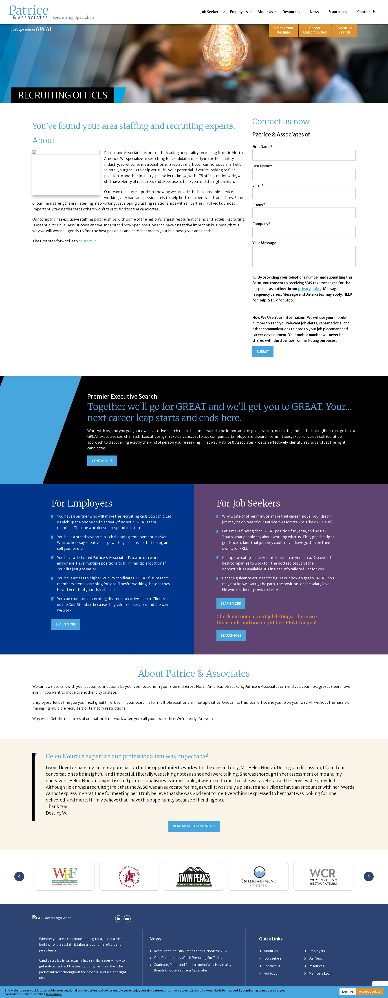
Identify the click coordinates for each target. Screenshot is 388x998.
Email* (258, 185)
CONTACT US (102, 461)
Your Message (264, 243)
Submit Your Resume (283, 30)
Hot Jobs (270, 973)
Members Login (321, 973)
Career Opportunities (315, 30)
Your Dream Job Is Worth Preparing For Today (188, 958)
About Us (265, 12)
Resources (291, 12)
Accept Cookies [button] (370, 991)
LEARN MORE (66, 624)
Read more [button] (54, 994)
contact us (88, 241)
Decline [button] (347, 991)
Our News (316, 958)
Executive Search (344, 30)
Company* (261, 223)
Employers (239, 12)
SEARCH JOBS (231, 636)
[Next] (369, 876)
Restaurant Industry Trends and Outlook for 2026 (191, 951)
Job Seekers (210, 12)
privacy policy (309, 288)
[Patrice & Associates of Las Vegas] (52, 6)
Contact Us (366, 12)
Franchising (338, 12)
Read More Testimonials (194, 826)
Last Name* (262, 166)
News (314, 12)
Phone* (258, 204)
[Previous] (19, 876)
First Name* (262, 146)
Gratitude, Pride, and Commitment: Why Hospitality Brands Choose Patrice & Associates (192, 968)
